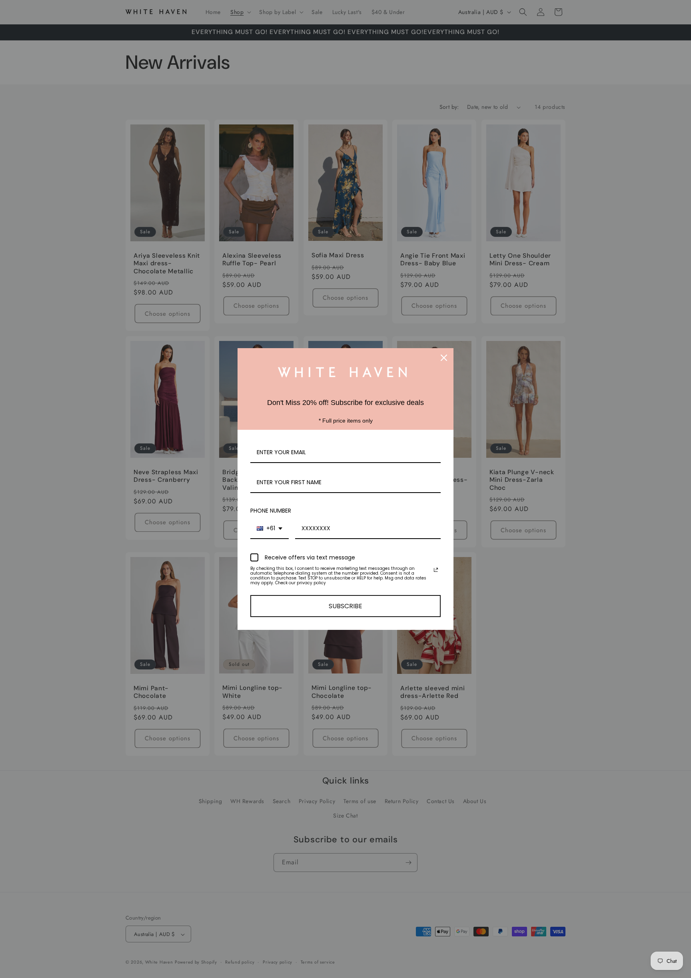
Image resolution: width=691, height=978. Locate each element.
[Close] (443, 357)
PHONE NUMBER (270, 511)
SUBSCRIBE (345, 606)
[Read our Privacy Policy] (436, 570)
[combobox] (269, 529)
